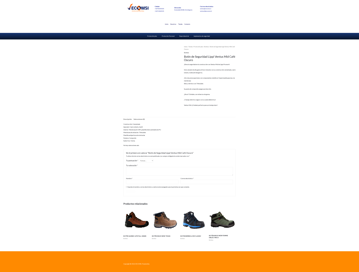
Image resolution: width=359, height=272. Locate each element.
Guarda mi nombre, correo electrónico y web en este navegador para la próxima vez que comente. (158, 187)
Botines (206, 46)
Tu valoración (132, 165)
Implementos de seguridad (202, 36)
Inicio (166, 24)
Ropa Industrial (184, 36)
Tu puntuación (132, 160)
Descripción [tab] (127, 119)
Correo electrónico (187, 178)
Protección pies (152, 36)
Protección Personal (168, 36)
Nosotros (173, 24)
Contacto (187, 24)
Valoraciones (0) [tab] (139, 119)
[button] (196, 18)
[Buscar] (228, 26)
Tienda (180, 24)
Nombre (129, 178)
